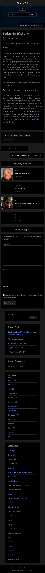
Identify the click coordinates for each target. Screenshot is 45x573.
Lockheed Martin (13, 481)
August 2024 (12, 380)
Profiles (10, 520)
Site (9, 537)
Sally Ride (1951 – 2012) (15, 348)
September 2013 (13, 415)
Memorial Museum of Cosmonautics (20, 485)
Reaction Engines (20, 188)
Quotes (10, 524)
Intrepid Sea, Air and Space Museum (20, 472)
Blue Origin (11, 451)
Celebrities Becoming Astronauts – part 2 (27, 203)
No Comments (33, 43)
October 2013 (12, 410)
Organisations (12, 503)
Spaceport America (20, 218)
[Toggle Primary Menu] (22, 8)
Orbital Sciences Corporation (17, 498)
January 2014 (12, 398)
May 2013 (11, 432)
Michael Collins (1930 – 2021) (17, 352)
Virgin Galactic (13, 555)
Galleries (11, 468)
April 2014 (11, 384)
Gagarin (33, 117)
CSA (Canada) (12, 459)
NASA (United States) (15, 490)
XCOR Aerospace (13, 559)
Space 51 (22, 3)
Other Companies (13, 507)
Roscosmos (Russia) (14, 533)
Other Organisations (14, 511)
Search (10, 314)
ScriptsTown (30, 570)
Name (5, 269)
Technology (12, 546)
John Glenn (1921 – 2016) (22, 173)
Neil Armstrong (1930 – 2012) (17, 343)
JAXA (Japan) (12, 477)
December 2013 (13, 402)
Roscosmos (18, 135)
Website (5, 286)
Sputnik (27, 135)
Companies (18, 185)
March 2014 (11, 389)
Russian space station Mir (16, 339)
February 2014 (12, 393)
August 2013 (12, 419)
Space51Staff (21, 43)
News (6, 47)
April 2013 (11, 437)
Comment (6, 244)
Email (5, 278)
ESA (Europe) (12, 464)
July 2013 (11, 424)
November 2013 (13, 406)
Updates (11, 550)
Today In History (9, 140)
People (10, 516)
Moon (10, 135)
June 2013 (11, 428)
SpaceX (10, 542)
